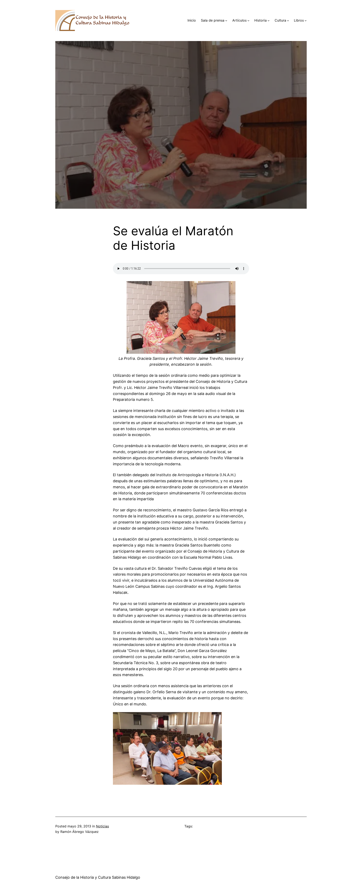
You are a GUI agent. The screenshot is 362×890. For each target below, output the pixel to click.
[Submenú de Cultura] (288, 20)
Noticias (102, 826)
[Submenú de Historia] (269, 20)
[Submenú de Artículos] (248, 20)
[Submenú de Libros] (306, 20)
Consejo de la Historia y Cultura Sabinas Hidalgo (97, 877)
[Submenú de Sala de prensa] (226, 20)
